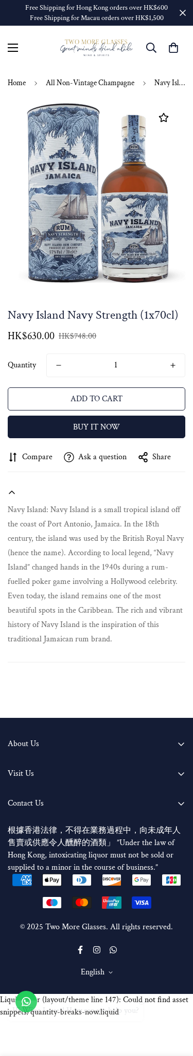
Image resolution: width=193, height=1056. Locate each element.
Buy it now (96, 427)
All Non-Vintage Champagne (90, 83)
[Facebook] (80, 950)
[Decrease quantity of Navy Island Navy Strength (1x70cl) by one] (59, 365)
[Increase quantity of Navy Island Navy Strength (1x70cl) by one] (173, 365)
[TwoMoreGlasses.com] (96, 48)
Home (17, 83)
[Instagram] (97, 950)
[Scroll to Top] (174, 1001)
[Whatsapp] (113, 950)
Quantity (22, 365)
